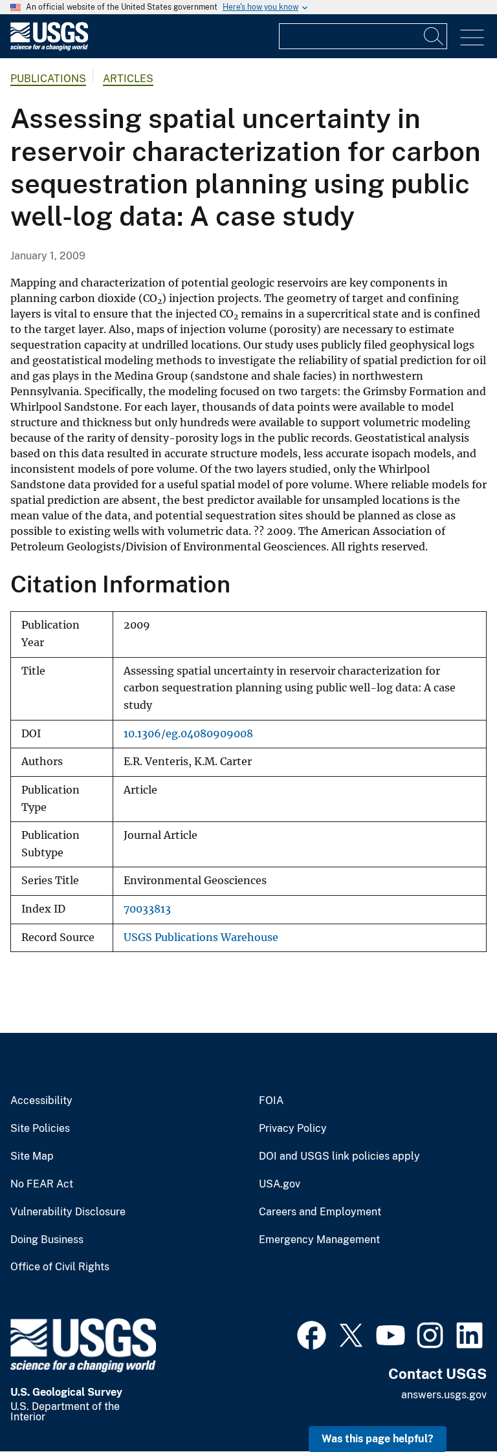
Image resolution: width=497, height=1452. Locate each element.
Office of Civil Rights (59, 1267)
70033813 (147, 909)
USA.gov (279, 1184)
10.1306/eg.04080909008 (188, 734)
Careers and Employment (320, 1212)
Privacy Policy (293, 1128)
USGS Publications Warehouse (201, 937)
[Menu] (472, 38)
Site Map (32, 1156)
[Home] (49, 47)
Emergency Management (319, 1240)
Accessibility (41, 1101)
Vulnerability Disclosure (68, 1212)
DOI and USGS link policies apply (339, 1156)
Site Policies (40, 1128)
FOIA (271, 1101)
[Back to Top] (450, 1405)
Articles (128, 78)
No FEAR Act (41, 1184)
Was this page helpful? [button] (378, 1439)
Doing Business (46, 1240)
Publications (48, 78)
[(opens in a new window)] (311, 1333)
